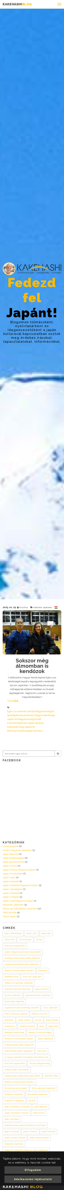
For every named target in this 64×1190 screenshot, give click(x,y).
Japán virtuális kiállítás (14, 1138)
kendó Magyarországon (40, 711)
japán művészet (11, 1131)
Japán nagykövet (45, 1038)
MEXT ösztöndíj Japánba (15, 1014)
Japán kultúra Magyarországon (19, 869)
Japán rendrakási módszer (16, 1113)
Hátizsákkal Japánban (37, 1094)
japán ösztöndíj (42, 989)
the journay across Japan (15, 1088)
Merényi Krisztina (39, 1014)
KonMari (32, 1100)
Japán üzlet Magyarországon (18, 900)
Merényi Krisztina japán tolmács (24, 730)
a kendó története (17, 723)
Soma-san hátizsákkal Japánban (20, 908)
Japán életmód (10, 854)
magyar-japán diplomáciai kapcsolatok (22, 1076)
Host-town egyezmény (14, 946)
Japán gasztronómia (13, 862)
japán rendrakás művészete (17, 1107)
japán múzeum (30, 1131)
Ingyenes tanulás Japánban (37, 995)
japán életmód (40, 1107)
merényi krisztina (27, 1026)
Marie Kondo (38, 1113)
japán (41, 1026)
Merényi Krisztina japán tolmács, (19, 1082)
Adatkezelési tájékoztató (33, 1179)
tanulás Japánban (12, 995)
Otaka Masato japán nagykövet (18, 1051)
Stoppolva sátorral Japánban (17, 989)
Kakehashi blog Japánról (21, 727)
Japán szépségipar (12, 889)
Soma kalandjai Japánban (43, 1088)
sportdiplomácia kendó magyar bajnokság (31, 715)
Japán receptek (11, 881)
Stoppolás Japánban (13, 1144)
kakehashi (9, 1020)
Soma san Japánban (32, 977)
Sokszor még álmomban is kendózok (32, 665)
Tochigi (39, 939)
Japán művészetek (13, 873)
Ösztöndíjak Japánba (14, 1001)
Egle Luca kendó (16, 711)
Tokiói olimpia (25, 939)
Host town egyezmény (14, 1063)
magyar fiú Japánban (14, 1100)
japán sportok (36, 723)
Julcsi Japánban (50, 1008)
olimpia (38, 1020)
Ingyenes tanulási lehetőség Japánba (21, 1008)
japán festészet (48, 1131)
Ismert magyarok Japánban (17, 850)
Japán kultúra (10, 865)
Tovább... (14, 701)
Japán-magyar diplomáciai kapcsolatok (22, 952)
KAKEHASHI (17, 4)
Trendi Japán (9, 916)
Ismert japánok (10, 846)
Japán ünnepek (11, 897)
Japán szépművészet (39, 1138)
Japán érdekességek (13, 858)
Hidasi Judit (31, 933)
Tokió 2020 (41, 1051)
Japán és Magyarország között (24, 719)
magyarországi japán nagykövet (19, 1045)
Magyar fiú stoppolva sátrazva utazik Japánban (26, 1150)
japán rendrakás (11, 1119)
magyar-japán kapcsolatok (16, 1069)
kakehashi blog (51, 1076)
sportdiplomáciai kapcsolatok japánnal (22, 958)
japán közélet (52, 1020)
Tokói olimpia (10, 912)
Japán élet (46, 933)
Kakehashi (42, 970)
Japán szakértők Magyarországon (20, 885)
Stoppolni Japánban (13, 1094)
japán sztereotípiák (13, 933)
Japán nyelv (9, 877)
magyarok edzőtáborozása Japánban (21, 964)
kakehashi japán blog (14, 1032)
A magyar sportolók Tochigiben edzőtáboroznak (26, 1057)
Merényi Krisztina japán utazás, (18, 1038)
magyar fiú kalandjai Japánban (18, 983)
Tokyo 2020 (9, 939)
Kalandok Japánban (42, 607)
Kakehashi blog (11, 977)
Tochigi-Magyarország (39, 1063)
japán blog (53, 1026)
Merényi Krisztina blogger (40, 1032)
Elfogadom (33, 1170)
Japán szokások (11, 893)
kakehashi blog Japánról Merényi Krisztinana (25, 1125)
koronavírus (9, 1026)
